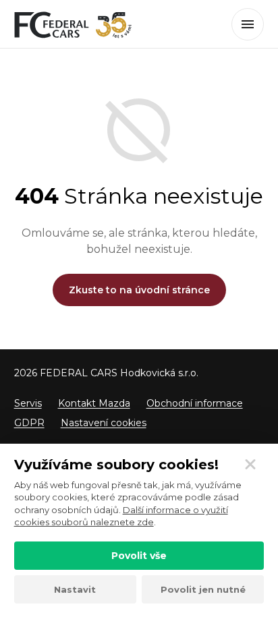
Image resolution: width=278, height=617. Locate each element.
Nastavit (75, 589)
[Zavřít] (250, 464)
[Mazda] (73, 24)
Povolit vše (139, 556)
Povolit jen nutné (203, 589)
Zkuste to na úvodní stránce (139, 290)
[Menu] (247, 24)
